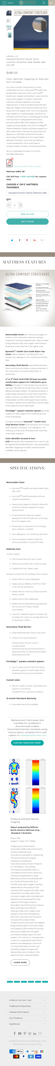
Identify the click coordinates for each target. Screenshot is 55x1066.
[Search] (45, 3)
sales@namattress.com (33, 735)
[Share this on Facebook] (19, 241)
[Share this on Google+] (34, 241)
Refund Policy (20, 1044)
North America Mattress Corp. (31, 1041)
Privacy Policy (35, 1044)
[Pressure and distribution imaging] (27, 785)
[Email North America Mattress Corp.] (40, 1033)
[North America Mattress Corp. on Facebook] (15, 1033)
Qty (8, 199)
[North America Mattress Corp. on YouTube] (20, 1033)
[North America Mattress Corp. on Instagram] (30, 1033)
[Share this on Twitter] (12, 241)
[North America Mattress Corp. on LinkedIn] (35, 1033)
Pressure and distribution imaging (25, 820)
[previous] (16, 30)
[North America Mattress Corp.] (27, 3)
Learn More (20, 962)
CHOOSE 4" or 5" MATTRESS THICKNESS (22, 186)
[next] (46, 30)
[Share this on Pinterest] (27, 241)
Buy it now (27, 221)
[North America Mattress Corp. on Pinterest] (25, 1033)
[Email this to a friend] (42, 241)
